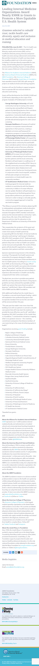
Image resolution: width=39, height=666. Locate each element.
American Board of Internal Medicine (17, 75)
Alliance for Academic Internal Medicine (18, 72)
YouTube (15, 600)
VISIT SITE (6, 656)
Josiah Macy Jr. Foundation (27, 79)
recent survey (31, 261)
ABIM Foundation (8, 77)
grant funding (22, 329)
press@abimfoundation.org (15, 567)
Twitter (4, 600)
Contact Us (5, 597)
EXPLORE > (10, 621)
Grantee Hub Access (16, 663)
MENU (34, 3)
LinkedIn (9, 600)
